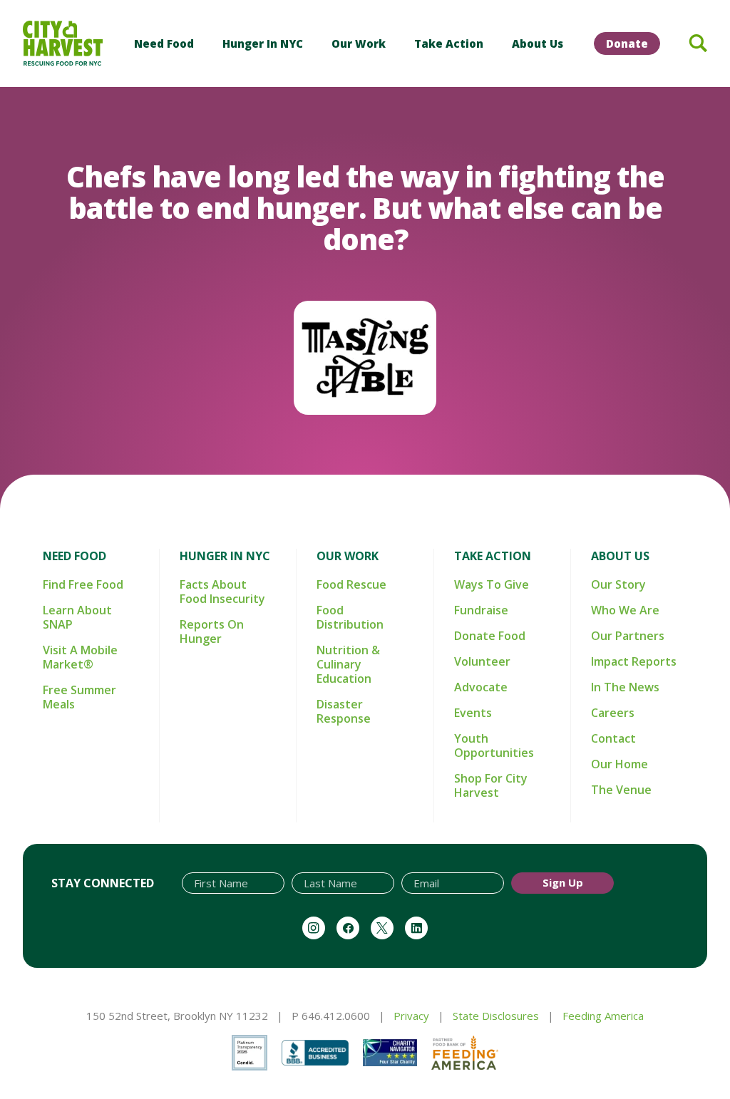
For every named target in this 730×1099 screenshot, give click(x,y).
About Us (537, 43)
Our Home (619, 764)
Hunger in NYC (262, 43)
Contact (613, 738)
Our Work (358, 43)
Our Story (618, 584)
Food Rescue (351, 584)
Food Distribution (350, 617)
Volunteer (482, 661)
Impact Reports (634, 661)
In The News (625, 687)
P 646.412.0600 (331, 1015)
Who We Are (625, 610)
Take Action (448, 43)
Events (473, 713)
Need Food (164, 43)
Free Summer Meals (79, 697)
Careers (612, 713)
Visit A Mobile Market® (80, 657)
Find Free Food (83, 584)
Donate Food (489, 636)
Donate (627, 43)
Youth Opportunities (494, 745)
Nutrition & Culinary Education (348, 664)
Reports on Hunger (212, 631)
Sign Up (563, 882)
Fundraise (481, 610)
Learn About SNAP (77, 617)
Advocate (481, 687)
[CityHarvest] (63, 43)
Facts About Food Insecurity (222, 592)
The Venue (621, 790)
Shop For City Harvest (491, 785)
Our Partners (627, 636)
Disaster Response (344, 711)
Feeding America (603, 1015)
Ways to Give (491, 584)
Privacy (411, 1015)
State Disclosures (496, 1015)
